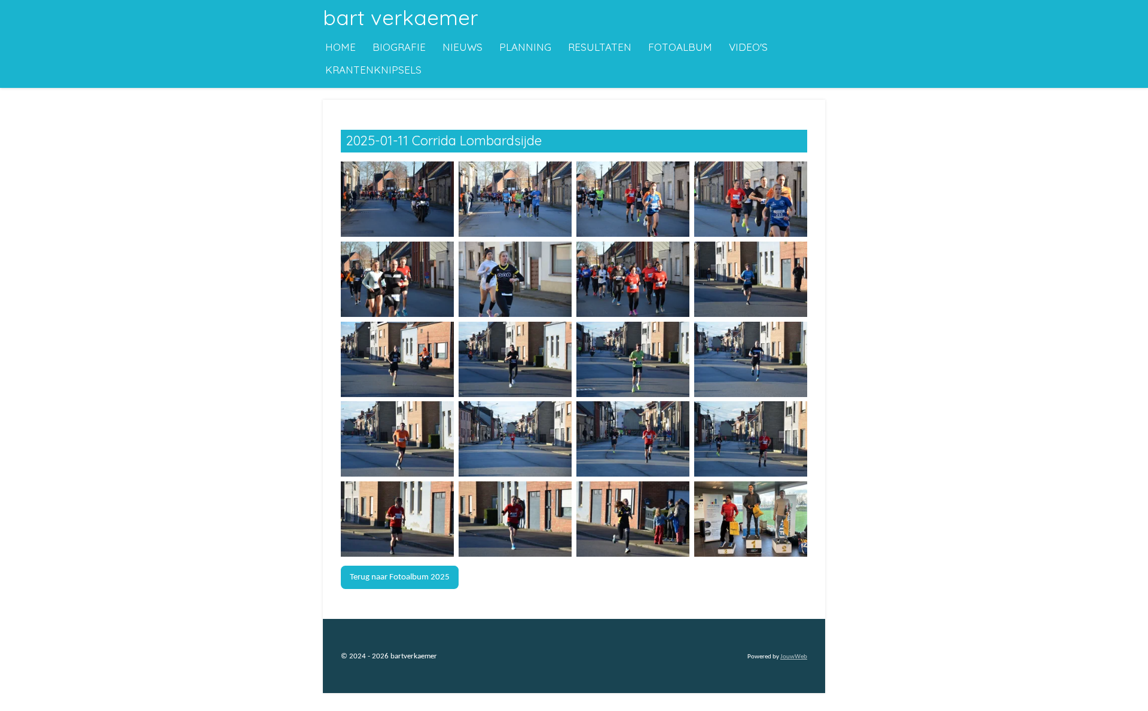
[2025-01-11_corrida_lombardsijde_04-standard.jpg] (751, 200)
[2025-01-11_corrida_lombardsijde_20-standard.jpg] (751, 519)
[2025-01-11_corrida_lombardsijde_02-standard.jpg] (515, 200)
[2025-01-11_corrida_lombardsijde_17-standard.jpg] (397, 519)
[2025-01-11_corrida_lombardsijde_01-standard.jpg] (397, 200)
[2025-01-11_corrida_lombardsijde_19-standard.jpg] (633, 519)
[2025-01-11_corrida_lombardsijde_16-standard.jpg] (751, 439)
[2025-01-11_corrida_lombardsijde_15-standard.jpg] (633, 439)
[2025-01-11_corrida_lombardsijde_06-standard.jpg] (515, 279)
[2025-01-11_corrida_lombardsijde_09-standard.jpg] (397, 359)
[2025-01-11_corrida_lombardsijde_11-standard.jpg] (633, 359)
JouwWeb (793, 657)
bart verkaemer (400, 17)
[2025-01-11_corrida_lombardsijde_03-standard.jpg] (633, 200)
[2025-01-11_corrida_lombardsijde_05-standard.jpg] (397, 279)
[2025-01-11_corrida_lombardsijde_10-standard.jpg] (515, 359)
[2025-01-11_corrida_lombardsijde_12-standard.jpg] (751, 359)
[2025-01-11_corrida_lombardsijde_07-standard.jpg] (633, 279)
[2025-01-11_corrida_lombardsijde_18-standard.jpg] (515, 519)
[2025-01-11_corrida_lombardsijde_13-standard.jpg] (397, 439)
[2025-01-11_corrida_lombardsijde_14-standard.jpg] (515, 439)
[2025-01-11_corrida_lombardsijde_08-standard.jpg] (751, 279)
